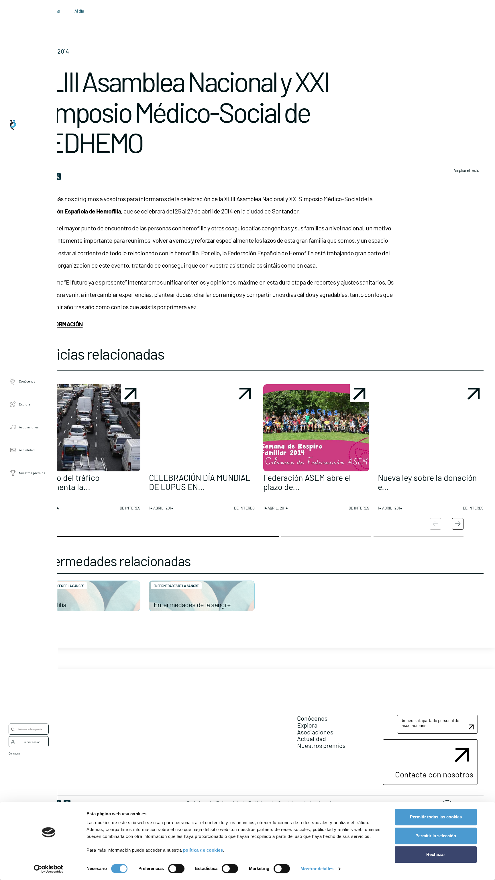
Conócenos (27, 381)
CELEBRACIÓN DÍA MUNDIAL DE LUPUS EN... (199, 482)
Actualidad (27, 450)
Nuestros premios (32, 473)
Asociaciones (29, 427)
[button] (87, 449)
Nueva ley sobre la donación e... (427, 482)
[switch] (176, 868)
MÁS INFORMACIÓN (58, 324)
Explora (24, 404)
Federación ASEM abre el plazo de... (307, 482)
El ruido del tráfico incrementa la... (67, 482)
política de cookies (203, 850)
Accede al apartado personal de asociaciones (430, 723)
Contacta (14, 753)
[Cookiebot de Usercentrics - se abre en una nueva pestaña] (48, 869)
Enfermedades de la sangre (61, 586)
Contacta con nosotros (434, 774)
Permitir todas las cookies (436, 816)
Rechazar (435, 854)
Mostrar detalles (316, 868)
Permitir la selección (435, 835)
